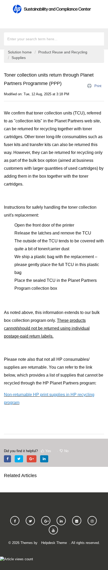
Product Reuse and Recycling (62, 52)
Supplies (19, 58)
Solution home (20, 52)
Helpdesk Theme (54, 543)
